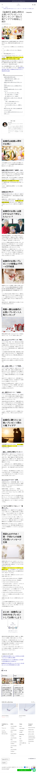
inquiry (20, 740)
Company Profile (21, 731)
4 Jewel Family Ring (14, 746)
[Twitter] (29, 759)
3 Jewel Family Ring (14, 738)
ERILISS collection (7, 702)
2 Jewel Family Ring (14, 731)
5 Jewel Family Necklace (13, 750)
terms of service (31, 727)
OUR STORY (21, 728)
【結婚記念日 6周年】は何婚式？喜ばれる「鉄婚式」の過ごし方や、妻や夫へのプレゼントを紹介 (18, 691)
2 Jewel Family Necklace (14, 727)
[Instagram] (35, 759)
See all (32, 702)
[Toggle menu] (2, 5)
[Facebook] (31, 759)
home (20, 726)
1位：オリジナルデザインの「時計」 (12, 92)
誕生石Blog (21, 734)
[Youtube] (33, 759)
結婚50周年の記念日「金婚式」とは (12, 78)
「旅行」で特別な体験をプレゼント (12, 101)
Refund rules (31, 729)
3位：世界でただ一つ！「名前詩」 (12, 96)
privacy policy (31, 734)
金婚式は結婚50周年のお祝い (10, 77)
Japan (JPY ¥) (5, 759)
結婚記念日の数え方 (9, 80)
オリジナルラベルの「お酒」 (11, 103)
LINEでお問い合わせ (22, 743)
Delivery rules (31, 731)
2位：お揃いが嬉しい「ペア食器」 (12, 94)
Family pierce (13, 753)
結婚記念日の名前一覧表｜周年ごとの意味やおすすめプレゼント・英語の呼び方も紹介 (13, 69)
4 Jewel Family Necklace (14, 742)
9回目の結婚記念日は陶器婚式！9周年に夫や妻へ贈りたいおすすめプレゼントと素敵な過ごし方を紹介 (7, 691)
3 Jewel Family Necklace (14, 734)
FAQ (20, 738)
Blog (20, 736)
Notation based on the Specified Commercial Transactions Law (31, 739)
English (4, 762)
